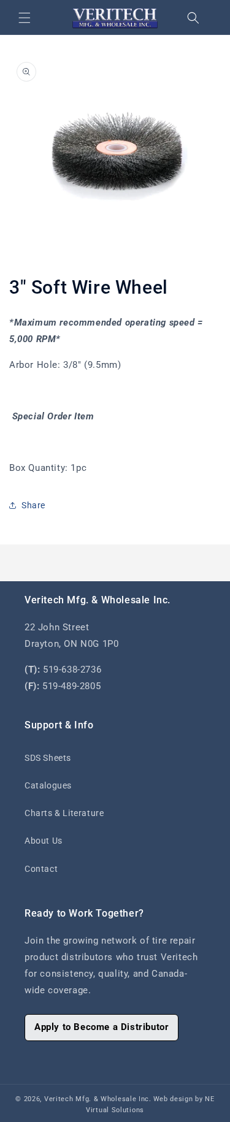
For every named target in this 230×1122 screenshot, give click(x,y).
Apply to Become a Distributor (101, 1026)
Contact (41, 869)
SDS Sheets (48, 758)
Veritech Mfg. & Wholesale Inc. (97, 1099)
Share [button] (33, 505)
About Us (44, 840)
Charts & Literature (64, 813)
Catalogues (48, 785)
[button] (24, 17)
